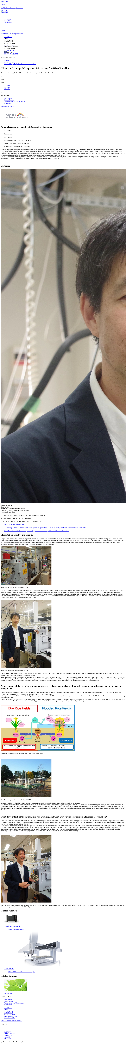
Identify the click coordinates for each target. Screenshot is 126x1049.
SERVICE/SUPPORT (11, 1016)
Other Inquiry (8, 1004)
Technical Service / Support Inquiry (14, 1003)
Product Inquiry (9, 1001)
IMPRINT (7, 1032)
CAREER (7, 1037)
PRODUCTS (8, 1009)
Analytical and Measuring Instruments (12, 8)
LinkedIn (7, 89)
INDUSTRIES (8, 1011)
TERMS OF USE (9, 1035)
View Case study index (7, 106)
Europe (3, 4)
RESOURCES (8, 1013)
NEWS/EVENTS (9, 50)
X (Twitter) (7, 85)
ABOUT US (8, 1008)
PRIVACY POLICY (10, 1033)
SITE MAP (7, 1038)
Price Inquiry (8, 999)
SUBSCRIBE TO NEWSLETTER (11, 1021)
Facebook (7, 87)
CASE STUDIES (9, 45)
